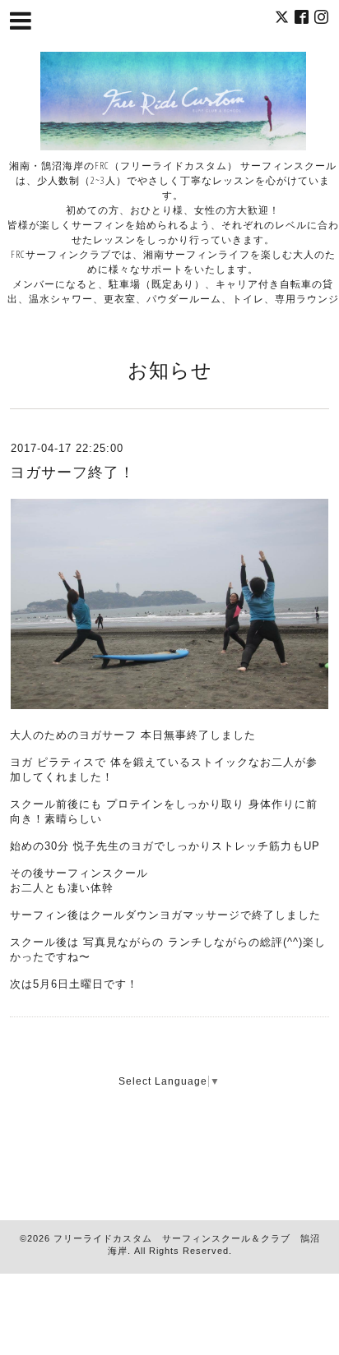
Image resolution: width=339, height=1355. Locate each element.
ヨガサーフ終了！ (72, 472)
